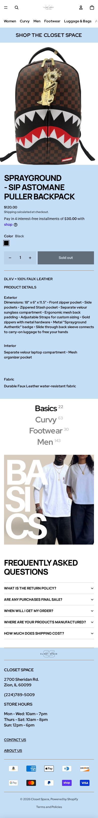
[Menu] (6, 7)
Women (10, 21)
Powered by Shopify (64, 799)
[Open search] (16, 7)
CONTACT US (15, 739)
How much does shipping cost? (34, 633)
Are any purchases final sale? (33, 599)
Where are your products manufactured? (45, 622)
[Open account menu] (80, 7)
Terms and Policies (49, 807)
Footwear (52, 21)
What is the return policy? (30, 588)
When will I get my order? (28, 610)
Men (36, 21)
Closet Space (40, 799)
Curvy (25, 21)
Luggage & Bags (77, 21)
